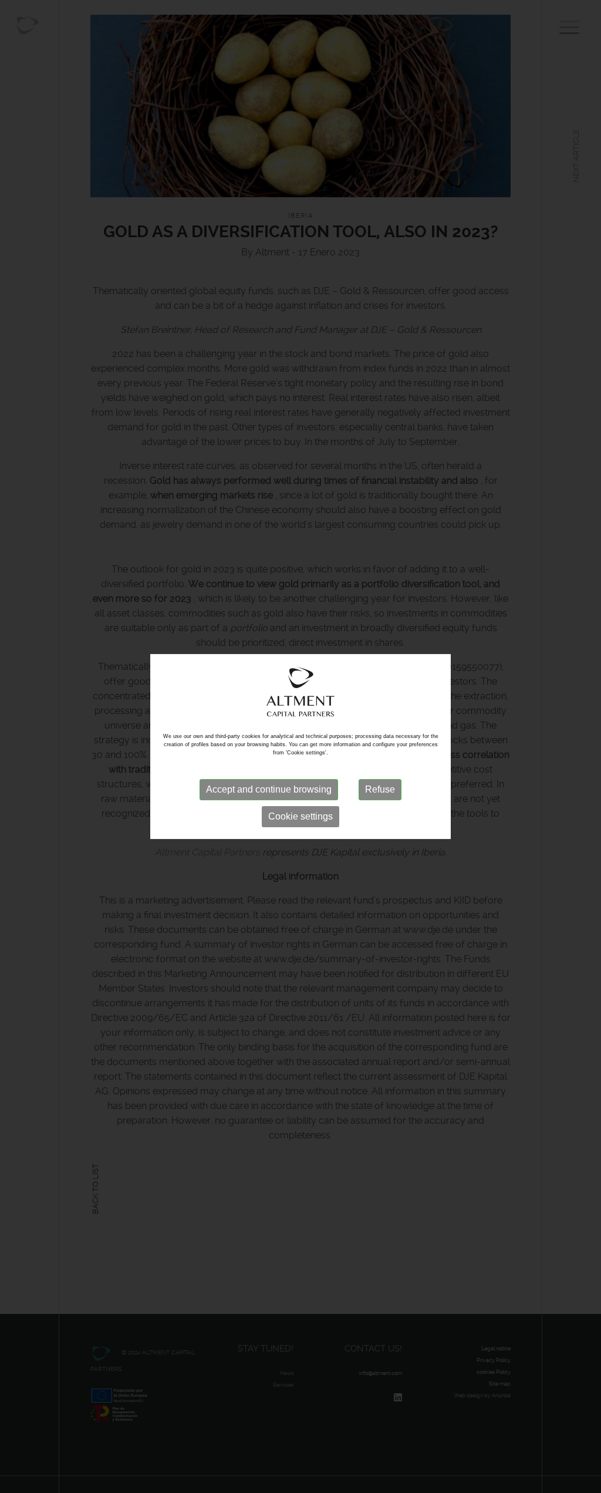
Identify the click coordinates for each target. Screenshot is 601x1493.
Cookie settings (300, 816)
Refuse (380, 789)
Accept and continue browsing (269, 789)
